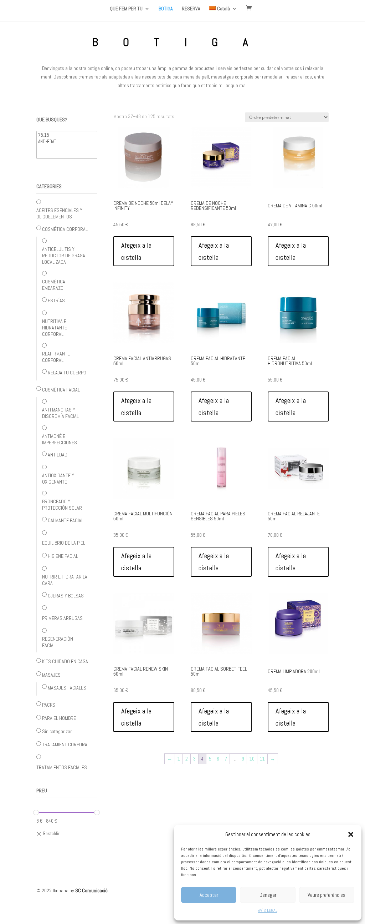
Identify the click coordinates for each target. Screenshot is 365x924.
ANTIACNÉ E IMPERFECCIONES (59, 439)
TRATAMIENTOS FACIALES (61, 767)
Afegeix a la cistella (136, 251)
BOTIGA (166, 9)
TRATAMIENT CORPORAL (65, 744)
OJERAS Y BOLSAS (66, 595)
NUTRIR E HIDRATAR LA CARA (64, 580)
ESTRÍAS (56, 300)
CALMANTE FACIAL (65, 520)
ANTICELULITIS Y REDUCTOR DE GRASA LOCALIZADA (63, 255)
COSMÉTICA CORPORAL (65, 229)
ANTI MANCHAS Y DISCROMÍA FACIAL (60, 413)
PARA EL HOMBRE (59, 718)
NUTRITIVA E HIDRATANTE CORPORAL (54, 327)
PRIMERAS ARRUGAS (62, 618)
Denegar (267, 895)
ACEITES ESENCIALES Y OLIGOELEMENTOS (59, 213)
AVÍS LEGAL (267, 910)
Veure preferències (326, 895)
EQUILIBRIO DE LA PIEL (63, 543)
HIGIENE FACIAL (63, 556)
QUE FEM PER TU (126, 9)
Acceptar (209, 895)
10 (252, 759)
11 (262, 759)
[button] (350, 834)
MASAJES (51, 675)
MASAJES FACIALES (67, 688)
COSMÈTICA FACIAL (61, 390)
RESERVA (191, 9)
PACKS (48, 705)
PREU (41, 790)
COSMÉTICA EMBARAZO (53, 284)
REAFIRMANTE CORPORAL (56, 356)
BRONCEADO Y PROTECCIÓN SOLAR (62, 504)
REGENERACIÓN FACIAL (57, 642)
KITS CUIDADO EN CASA (65, 661)
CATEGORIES (49, 186)
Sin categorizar (57, 731)
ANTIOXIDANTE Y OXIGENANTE (58, 478)
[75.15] (66, 135)
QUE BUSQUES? (51, 119)
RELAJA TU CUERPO (67, 372)
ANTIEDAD (57, 454)
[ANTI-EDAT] (66, 141)
